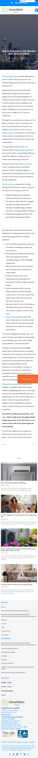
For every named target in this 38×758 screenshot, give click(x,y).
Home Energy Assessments (10, 648)
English (24, 1)
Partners (4, 620)
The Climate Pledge (9, 184)
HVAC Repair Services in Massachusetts (13, 672)
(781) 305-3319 (6, 715)
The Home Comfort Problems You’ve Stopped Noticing (16, 584)
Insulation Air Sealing (8, 652)
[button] (36, 10)
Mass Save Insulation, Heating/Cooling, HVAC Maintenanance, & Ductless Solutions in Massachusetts (18, 615)
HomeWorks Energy (11, 384)
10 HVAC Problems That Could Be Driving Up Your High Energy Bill (18, 516)
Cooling (3, 659)
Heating (4, 656)
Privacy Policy (5, 631)
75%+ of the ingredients (14, 317)
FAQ (2, 627)
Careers (3, 624)
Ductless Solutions (7, 663)
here (4, 417)
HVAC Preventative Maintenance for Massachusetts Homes (17, 668)
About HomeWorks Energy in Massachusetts (15, 611)
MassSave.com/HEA (16, 750)
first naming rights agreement (23, 150)
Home (3, 607)
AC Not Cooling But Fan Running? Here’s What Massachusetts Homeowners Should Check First (18, 549)
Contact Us (4, 635)
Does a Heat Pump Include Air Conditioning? (13, 483)
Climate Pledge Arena (9, 76)
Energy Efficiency (15, 58)
